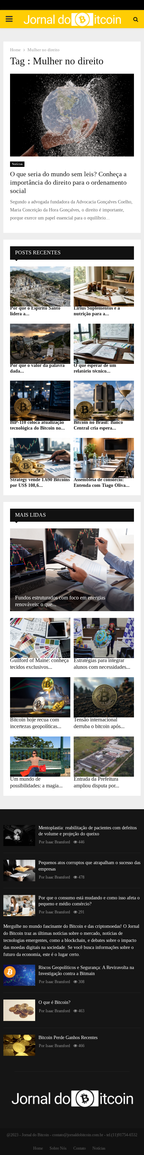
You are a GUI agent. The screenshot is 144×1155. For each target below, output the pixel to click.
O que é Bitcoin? (54, 1002)
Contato (79, 1148)
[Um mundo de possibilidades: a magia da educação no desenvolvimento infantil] (40, 756)
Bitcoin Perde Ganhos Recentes (68, 1037)
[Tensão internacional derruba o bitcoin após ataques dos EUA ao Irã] (104, 697)
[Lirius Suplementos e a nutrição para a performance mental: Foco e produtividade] (104, 286)
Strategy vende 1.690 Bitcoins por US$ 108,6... (40, 482)
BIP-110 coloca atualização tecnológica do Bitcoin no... (37, 425)
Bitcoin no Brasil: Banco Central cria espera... (98, 425)
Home (38, 1148)
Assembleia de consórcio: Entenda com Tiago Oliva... (102, 482)
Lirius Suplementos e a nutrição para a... (97, 311)
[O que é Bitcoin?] (19, 1010)
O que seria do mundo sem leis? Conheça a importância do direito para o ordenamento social (68, 182)
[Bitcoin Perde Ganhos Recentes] (19, 1045)
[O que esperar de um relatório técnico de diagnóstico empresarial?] (104, 344)
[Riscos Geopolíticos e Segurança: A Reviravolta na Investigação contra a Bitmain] (19, 975)
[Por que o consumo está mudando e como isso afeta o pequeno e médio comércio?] (19, 905)
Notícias (17, 164)
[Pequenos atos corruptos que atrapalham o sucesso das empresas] (19, 870)
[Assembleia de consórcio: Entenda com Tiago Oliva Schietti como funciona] (104, 458)
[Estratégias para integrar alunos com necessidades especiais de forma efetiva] (104, 638)
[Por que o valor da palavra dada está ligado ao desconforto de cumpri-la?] (40, 344)
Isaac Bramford (58, 842)
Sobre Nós (58, 1148)
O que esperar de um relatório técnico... (95, 368)
